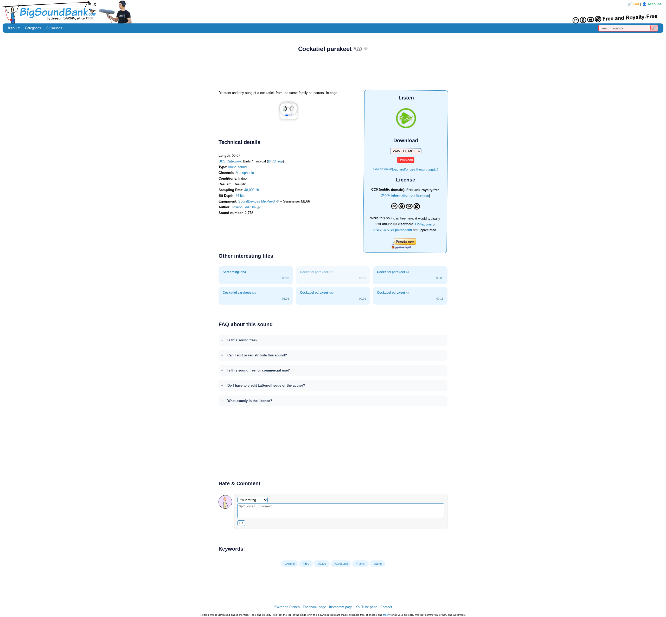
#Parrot (360, 563)
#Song (378, 563)
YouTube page (366, 607)
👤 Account (651, 4)
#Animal (289, 563)
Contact (386, 607)
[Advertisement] (333, 73)
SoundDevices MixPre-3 (256, 201)
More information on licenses (405, 195)
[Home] (333, 11)
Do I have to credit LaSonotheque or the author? (266, 385)
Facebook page (314, 607)
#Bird (306, 563)
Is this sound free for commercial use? (258, 370)
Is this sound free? (242, 340)
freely (386, 614)
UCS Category (230, 161)
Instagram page (341, 607)
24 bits (240, 196)
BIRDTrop (275, 161)
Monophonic (245, 173)
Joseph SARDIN (244, 207)
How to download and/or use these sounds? (405, 169)
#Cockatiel (341, 563)
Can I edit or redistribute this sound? (257, 355)
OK (241, 523)
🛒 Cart (633, 4)
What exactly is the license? (249, 401)
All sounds (54, 28)
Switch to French (287, 607)
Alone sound (237, 167)
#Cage (322, 563)
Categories (33, 28)
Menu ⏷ (14, 28)
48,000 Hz (252, 190)
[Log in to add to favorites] (366, 49)
